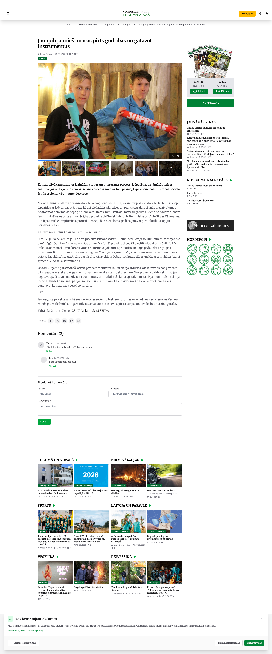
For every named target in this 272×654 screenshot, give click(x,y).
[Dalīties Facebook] (51, 321)
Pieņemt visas (254, 642)
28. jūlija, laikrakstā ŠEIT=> (91, 310)
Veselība (43, 582)
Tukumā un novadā (87, 24)
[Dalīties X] (57, 321)
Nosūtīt (44, 421)
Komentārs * (44, 401)
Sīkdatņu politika (35, 630)
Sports (42, 531)
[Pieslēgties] (260, 14)
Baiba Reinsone (47, 54)
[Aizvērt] (261, 619)
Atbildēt (49, 351)
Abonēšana (247, 13)
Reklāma (193, 147)
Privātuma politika (16, 630)
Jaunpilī (126, 24)
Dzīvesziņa (117, 582)
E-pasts (115, 388)
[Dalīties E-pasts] (78, 321)
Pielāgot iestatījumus (25, 642)
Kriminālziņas (118, 485)
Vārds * (42, 388)
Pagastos (109, 24)
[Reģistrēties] (266, 14)
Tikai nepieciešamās (229, 642)
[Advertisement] (110, 442)
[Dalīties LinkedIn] (64, 321)
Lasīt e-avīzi (211, 103)
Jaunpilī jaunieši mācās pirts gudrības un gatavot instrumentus (171, 24)
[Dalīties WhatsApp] (71, 321)
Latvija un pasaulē (120, 531)
